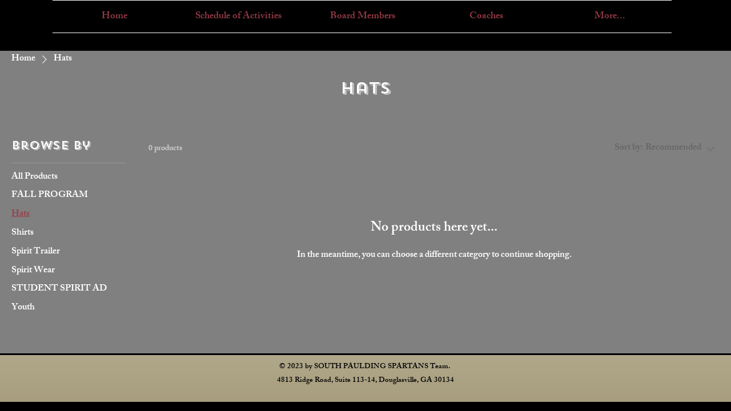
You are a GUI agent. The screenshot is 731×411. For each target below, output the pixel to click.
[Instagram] (697, 13)
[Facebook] (714, 13)
